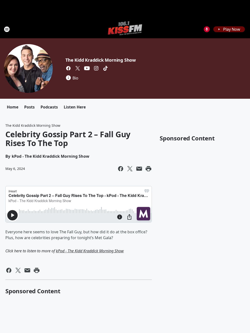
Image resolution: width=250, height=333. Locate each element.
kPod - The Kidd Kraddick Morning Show (90, 251)
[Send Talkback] (207, 29)
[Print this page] (148, 168)
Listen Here (75, 107)
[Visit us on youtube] (87, 68)
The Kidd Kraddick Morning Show (100, 60)
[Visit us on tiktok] (105, 68)
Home (12, 107)
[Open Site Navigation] (7, 29)
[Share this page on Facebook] (120, 168)
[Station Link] (125, 29)
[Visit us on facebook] (68, 68)
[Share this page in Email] (139, 168)
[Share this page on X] (129, 168)
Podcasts (49, 107)
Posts (29, 107)
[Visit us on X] (78, 68)
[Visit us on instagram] (96, 68)
